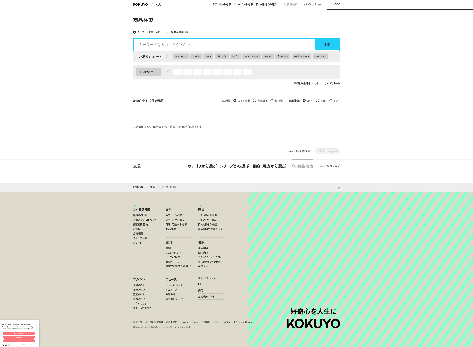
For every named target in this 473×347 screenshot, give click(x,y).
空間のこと (139, 294)
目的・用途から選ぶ (266, 4)
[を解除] (178, 72)
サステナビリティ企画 (209, 262)
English (333, 151)
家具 (201, 209)
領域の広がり (140, 215)
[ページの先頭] (338, 187)
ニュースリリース (174, 285)
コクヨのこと (140, 303)
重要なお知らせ (174, 299)
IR (199, 284)
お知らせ (170, 294)
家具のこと (139, 290)
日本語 (320, 151)
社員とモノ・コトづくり (144, 220)
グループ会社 (140, 238)
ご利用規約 (171, 322)
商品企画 (203, 266)
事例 (168, 248)
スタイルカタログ (312, 4)
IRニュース (171, 290)
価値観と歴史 (140, 224)
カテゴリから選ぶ (221, 4)
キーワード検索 (169, 187)
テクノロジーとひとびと (210, 257)
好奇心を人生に (313, 311)
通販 (201, 242)
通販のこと (139, 299)
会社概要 (138, 233)
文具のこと (139, 285)
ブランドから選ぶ (207, 220)
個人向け (203, 253)
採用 (200, 290)
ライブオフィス (173, 257)
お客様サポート (206, 297)
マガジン (139, 279)
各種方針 (205, 322)
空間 (168, 242)
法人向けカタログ (208, 229)
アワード (137, 243)
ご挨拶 (137, 229)
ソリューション (173, 253)
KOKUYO (138, 187)
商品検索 (292, 4)
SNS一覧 (137, 322)
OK (19, 341)
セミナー (170, 262)
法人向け (203, 248)
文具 (158, 4)
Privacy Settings (19, 333)
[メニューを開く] (337, 4)
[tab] (147, 32)
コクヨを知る (142, 209)
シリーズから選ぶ (243, 4)
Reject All (19, 337)
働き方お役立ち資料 (177, 266)
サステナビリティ (206, 278)
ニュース (171, 279)
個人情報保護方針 (154, 322)
